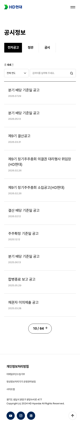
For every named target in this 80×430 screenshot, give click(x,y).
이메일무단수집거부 (16, 374)
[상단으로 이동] (72, 416)
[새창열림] (11, 416)
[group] (13, 47)
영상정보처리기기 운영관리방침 (21, 381)
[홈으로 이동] (13, 7)
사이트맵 (11, 389)
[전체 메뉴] (73, 7)
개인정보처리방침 (18, 366)
